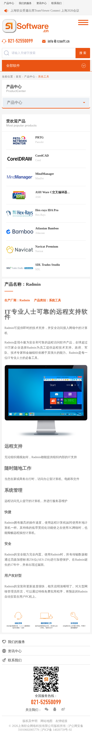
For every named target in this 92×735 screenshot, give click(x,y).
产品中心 (9, 3)
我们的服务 (25, 3)
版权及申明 (29, 721)
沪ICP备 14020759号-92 (56, 729)
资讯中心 (41, 3)
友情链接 (61, 721)
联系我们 (56, 3)
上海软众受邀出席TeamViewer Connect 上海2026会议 (44, 10)
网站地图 (46, 721)
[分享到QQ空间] (53, 709)
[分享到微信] (45, 709)
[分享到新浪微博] (62, 709)
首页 (18, 76)
